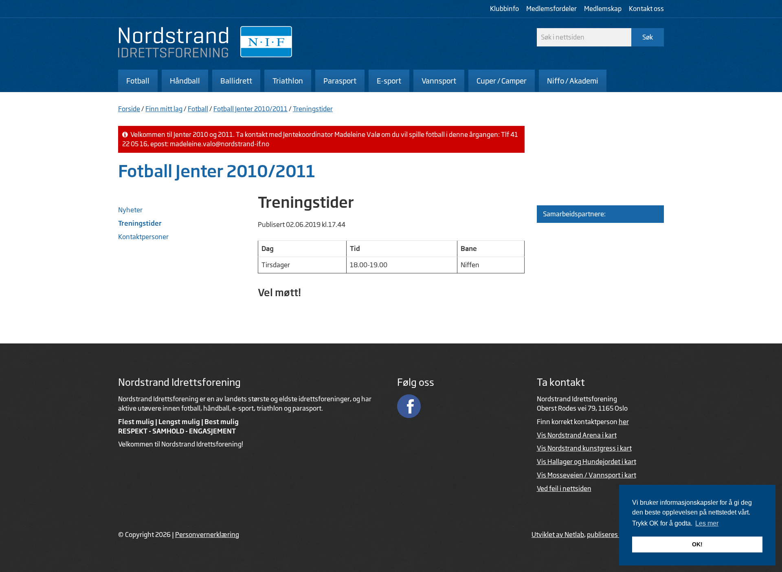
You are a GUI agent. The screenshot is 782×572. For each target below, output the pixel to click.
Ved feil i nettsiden (564, 488)
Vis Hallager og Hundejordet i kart (586, 462)
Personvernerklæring (207, 534)
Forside (129, 109)
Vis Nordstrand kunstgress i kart (584, 448)
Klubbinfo (504, 8)
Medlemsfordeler (551, 8)
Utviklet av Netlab (558, 534)
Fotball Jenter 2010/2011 (250, 109)
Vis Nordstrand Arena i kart (577, 435)
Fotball (198, 109)
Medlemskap (603, 8)
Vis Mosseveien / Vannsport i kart (586, 475)
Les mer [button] (706, 523)
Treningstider (313, 109)
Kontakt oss (646, 8)
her (624, 422)
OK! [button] (697, 544)
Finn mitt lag (163, 109)
